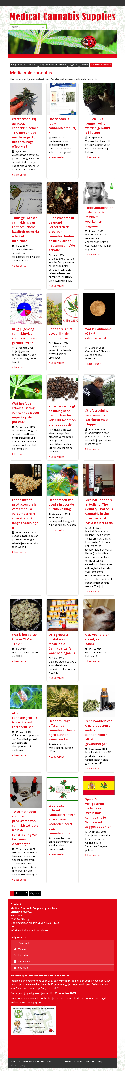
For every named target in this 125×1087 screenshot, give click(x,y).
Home (68, 1061)
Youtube (22, 967)
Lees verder (20, 174)
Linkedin (22, 955)
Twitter (21, 949)
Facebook (23, 943)
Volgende (34, 893)
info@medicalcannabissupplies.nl (29, 930)
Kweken (84, 64)
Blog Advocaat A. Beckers (24, 64)
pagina (37, 1002)
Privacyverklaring (94, 1061)
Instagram (23, 961)
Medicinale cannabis (101, 64)
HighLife (73, 64)
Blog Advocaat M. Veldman (53, 64)
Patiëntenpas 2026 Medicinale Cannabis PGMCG (40, 975)
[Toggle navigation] (12, 3)
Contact (78, 1061)
